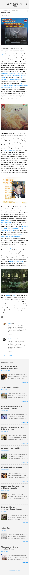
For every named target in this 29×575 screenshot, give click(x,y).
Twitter (13, 295)
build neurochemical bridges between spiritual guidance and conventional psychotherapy (14, 85)
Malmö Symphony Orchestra (13, 248)
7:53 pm (10, 334)
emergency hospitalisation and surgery (11, 73)
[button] (27, 11)
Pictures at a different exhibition (12, 467)
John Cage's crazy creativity (10, 448)
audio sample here (10, 150)
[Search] (27, 4)
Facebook (7, 295)
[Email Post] (2, 317)
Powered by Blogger (14, 570)
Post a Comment (7, 355)
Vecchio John (11, 339)
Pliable (9, 323)
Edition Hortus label (6, 222)
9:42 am (10, 351)
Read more (24, 382)
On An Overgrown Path (14, 5)
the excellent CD (5, 220)
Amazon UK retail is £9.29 (16, 261)
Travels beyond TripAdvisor (10, 387)
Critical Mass (5, 528)
